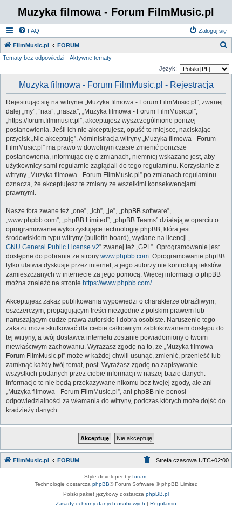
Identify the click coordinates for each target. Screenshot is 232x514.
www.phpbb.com (124, 256)
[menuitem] (28, 30)
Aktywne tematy (91, 57)
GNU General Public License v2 (52, 247)
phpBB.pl (157, 494)
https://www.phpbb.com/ (117, 283)
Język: (168, 68)
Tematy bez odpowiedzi (33, 57)
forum (139, 477)
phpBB (101, 484)
